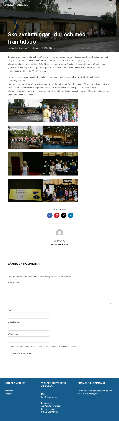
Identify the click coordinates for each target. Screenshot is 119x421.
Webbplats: (13, 334)
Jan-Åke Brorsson (19, 48)
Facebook (9, 394)
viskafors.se (16, 5)
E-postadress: (14, 322)
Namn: (10, 310)
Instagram (9, 391)
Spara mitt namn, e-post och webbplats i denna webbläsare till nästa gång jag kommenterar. (46, 346)
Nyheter (34, 48)
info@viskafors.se (49, 397)
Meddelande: (13, 282)
